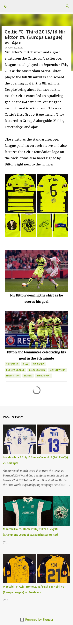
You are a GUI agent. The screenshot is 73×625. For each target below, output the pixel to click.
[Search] (67, 6)
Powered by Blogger (39, 619)
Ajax (25, 364)
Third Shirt (44, 375)
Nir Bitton (12, 375)
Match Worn (57, 370)
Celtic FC (38, 364)
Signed (28, 375)
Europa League (15, 370)
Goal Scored (37, 370)
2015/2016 (12, 364)
